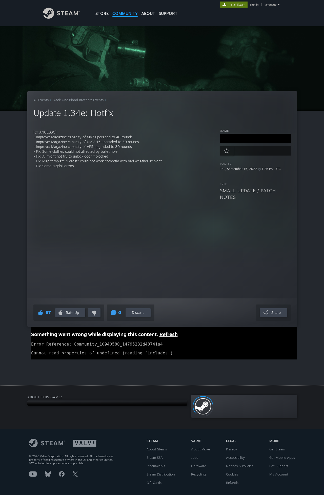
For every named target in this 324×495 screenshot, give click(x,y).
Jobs (194, 457)
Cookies (232, 474)
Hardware (198, 466)
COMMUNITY (125, 13)
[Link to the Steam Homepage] (61, 17)
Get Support (278, 466)
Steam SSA (155, 457)
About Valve (200, 449)
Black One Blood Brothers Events (78, 100)
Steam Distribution (161, 474)
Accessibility (235, 457)
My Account (278, 474)
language (270, 4)
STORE (102, 13)
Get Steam (277, 449)
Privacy (231, 449)
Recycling (198, 474)
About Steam (157, 449)
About (148, 13)
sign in (254, 4)
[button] (255, 138)
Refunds (232, 483)
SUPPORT (168, 13)
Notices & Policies (239, 466)
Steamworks (156, 466)
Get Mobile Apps (282, 457)
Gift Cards (154, 483)
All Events (41, 100)
